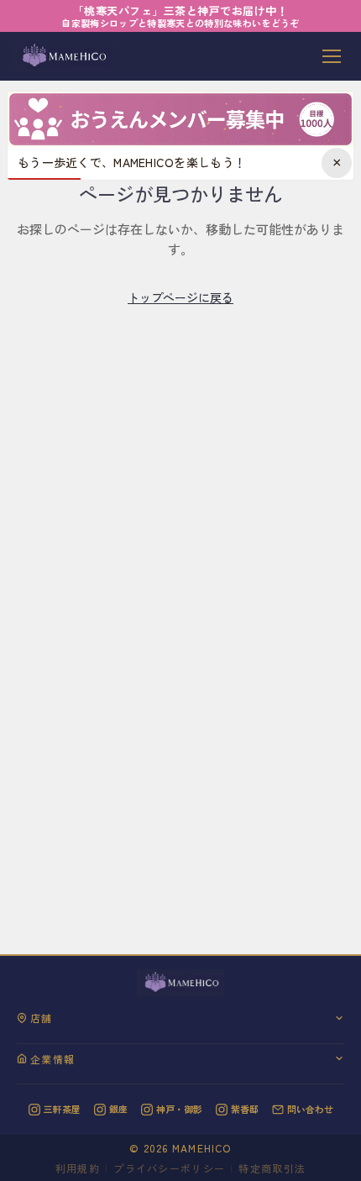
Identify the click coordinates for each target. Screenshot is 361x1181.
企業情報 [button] (53, 1059)
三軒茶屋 (62, 1108)
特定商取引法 (272, 1168)
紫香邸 (245, 1108)
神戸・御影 (179, 1108)
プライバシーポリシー (169, 1168)
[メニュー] (332, 56)
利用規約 (77, 1168)
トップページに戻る (180, 297)
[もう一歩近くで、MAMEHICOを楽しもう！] (180, 119)
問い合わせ (310, 1108)
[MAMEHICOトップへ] (62, 56)
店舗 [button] (41, 1017)
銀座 (118, 1108)
